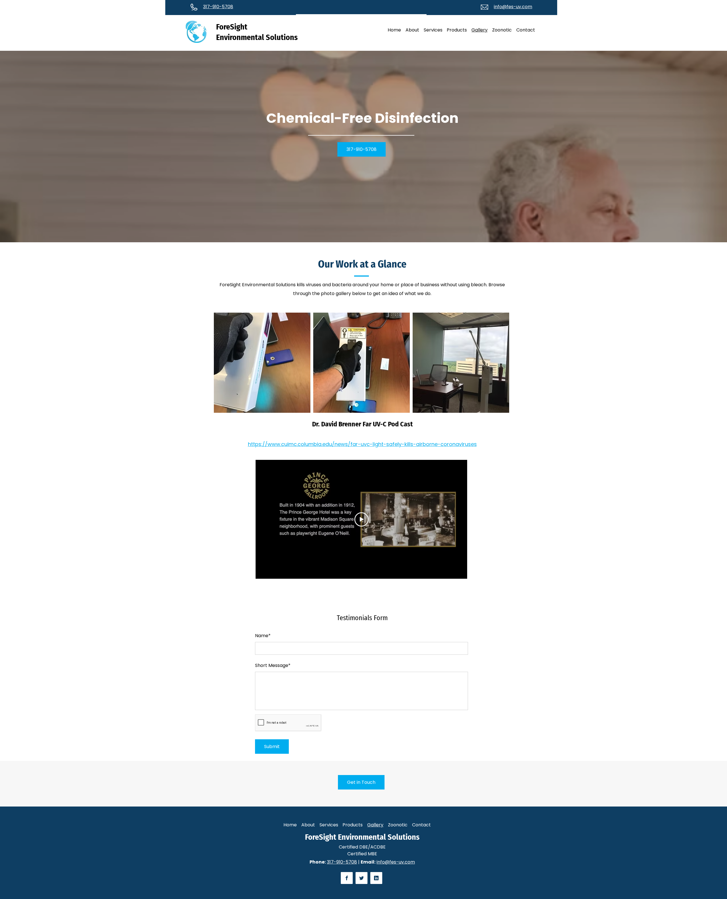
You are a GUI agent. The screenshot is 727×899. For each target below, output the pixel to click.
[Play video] (361, 519)
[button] (262, 363)
